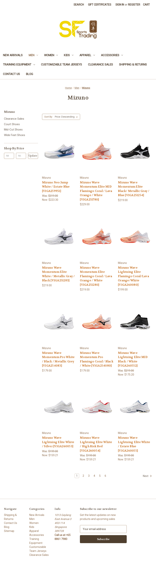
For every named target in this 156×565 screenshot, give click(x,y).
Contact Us (11, 74)
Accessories (110, 55)
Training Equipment (17, 64)
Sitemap (9, 530)
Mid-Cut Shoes (13, 129)
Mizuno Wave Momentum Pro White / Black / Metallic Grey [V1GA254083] (58, 359)
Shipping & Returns (133, 64)
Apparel (85, 55)
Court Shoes (12, 124)
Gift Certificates (99, 4)
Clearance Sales (100, 64)
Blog (29, 74)
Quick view (56, 144)
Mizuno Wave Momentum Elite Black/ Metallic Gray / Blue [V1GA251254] (134, 189)
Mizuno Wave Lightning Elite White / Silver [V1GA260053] (58, 442)
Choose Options (59, 158)
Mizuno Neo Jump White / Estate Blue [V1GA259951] (56, 187)
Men (31, 55)
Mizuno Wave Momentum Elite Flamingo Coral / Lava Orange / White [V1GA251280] (96, 276)
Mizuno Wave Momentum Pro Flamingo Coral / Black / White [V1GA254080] (96, 359)
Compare (58, 151)
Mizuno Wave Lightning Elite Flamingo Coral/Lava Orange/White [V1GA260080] (133, 276)
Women (49, 55)
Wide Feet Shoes (14, 135)
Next (146, 475)
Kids (67, 55)
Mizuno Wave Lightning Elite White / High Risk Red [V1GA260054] (96, 444)
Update (33, 155)
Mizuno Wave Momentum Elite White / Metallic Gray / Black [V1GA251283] (58, 274)
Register (134, 4)
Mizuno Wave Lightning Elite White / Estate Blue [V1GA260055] (134, 444)
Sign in (119, 4)
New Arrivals (13, 55)
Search (79, 4)
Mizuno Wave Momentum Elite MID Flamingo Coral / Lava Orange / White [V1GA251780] (96, 191)
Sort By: (48, 116)
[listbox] (67, 117)
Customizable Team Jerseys (61, 64)
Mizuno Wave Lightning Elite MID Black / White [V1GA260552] (133, 359)
